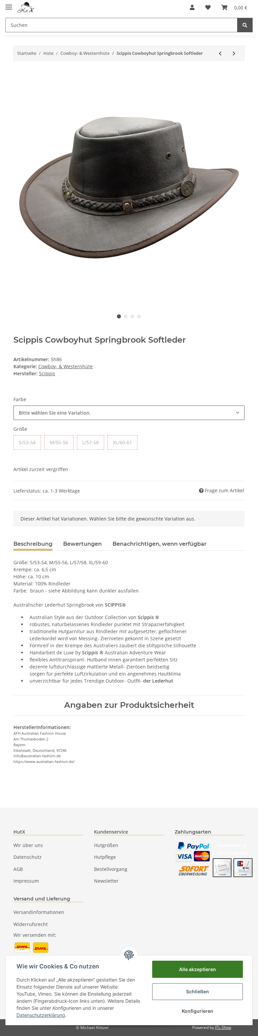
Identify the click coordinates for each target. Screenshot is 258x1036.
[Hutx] (25, 7)
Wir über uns (28, 845)
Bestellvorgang (110, 869)
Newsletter (106, 881)
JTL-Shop (223, 1027)
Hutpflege (105, 857)
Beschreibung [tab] (32, 544)
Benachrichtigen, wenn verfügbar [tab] (160, 544)
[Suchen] (245, 25)
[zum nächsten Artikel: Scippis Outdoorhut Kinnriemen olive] (234, 53)
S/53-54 (27, 442)
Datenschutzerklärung (40, 1015)
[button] (192, 7)
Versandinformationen (38, 912)
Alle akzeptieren (197, 969)
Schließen (197, 991)
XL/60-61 (122, 442)
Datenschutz (27, 857)
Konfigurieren (197, 1011)
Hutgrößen (106, 845)
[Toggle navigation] (8, 4)
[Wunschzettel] (208, 7)
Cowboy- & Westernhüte (65, 366)
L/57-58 (90, 442)
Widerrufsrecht (30, 924)
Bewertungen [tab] (82, 544)
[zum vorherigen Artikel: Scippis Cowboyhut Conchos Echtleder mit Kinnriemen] (220, 53)
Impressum (26, 881)
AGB (18, 869)
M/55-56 (59, 442)
